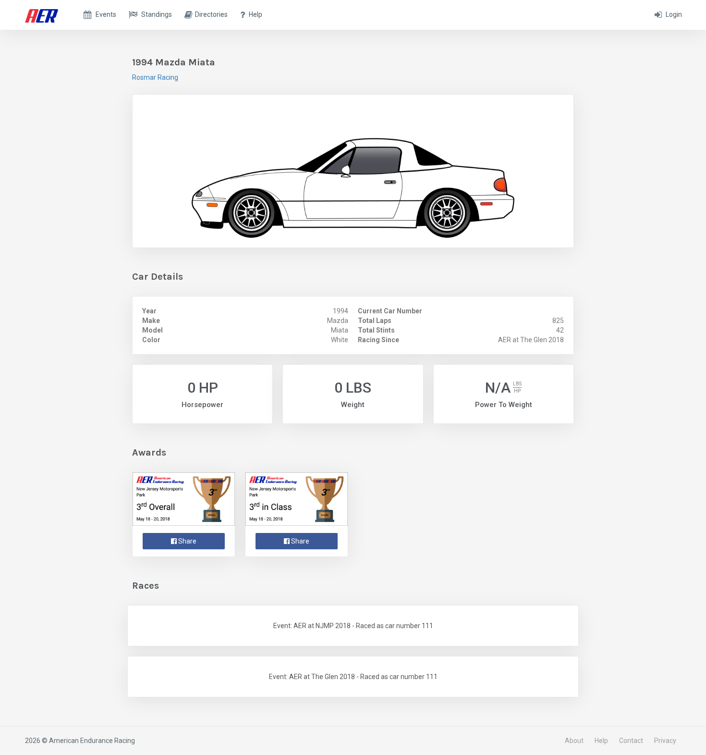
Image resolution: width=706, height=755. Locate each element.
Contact (631, 740)
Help (601, 740)
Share (186, 541)
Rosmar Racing (155, 77)
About (574, 740)
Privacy (665, 740)
